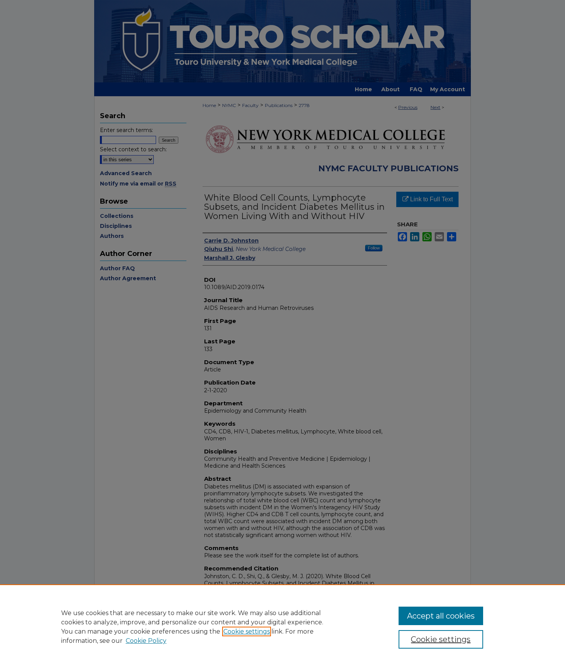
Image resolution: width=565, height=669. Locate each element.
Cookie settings (246, 631)
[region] (282, 626)
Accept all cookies (441, 615)
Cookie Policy (146, 640)
